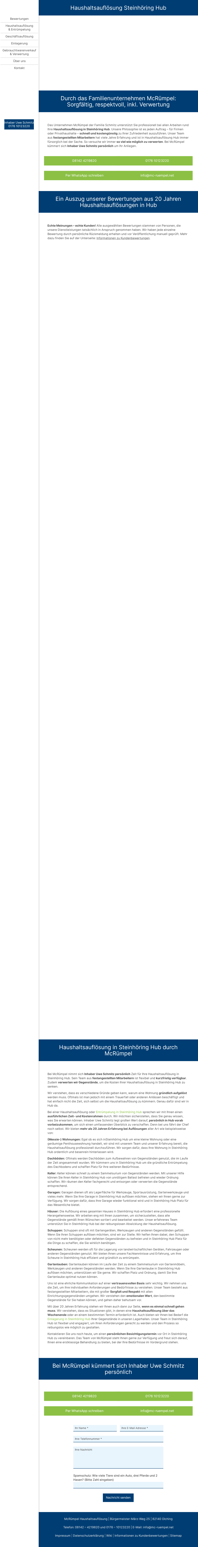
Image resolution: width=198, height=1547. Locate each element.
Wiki (109, 1535)
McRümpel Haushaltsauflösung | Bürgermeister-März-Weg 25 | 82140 (112, 1519)
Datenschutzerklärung (88, 1535)
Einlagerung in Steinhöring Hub (68, 1319)
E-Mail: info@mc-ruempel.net (153, 1527)
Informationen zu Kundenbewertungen (141, 1535)
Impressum (63, 1535)
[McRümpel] (19, 7)
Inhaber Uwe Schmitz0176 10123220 (19, 124)
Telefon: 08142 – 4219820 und (84, 1527)
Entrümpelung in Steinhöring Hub (119, 1112)
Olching (167, 1519)
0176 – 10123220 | (119, 1527)
